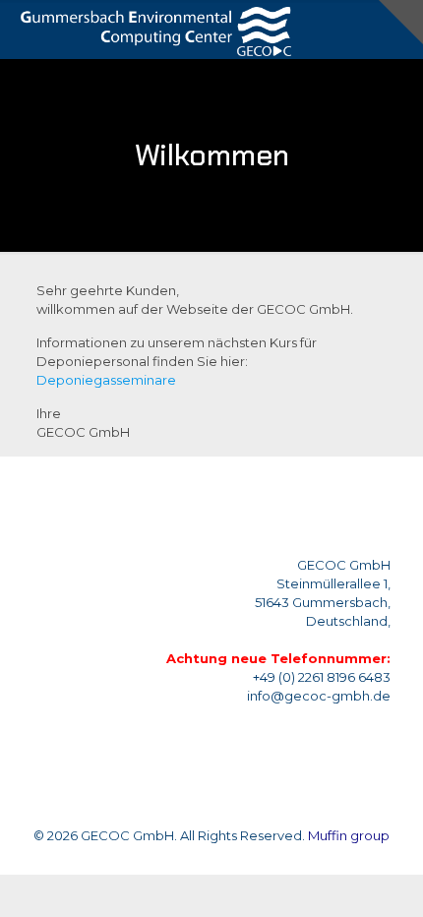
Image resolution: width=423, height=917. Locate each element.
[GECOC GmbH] (153, 29)
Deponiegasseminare (106, 380)
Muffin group (349, 835)
